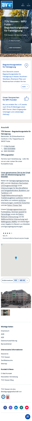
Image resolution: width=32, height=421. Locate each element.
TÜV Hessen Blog (7, 380)
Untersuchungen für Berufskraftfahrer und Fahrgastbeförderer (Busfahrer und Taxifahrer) (15, 190)
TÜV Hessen (5, 357)
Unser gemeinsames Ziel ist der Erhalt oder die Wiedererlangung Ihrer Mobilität (15, 175)
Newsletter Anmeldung (9, 377)
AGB (2, 334)
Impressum (5, 331)
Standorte (4, 354)
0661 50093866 (9, 149)
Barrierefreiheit (6, 344)
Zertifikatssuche (7, 360)
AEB (2, 337)
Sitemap (4, 364)
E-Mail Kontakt (9, 146)
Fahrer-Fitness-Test (14, 205)
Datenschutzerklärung (9, 341)
